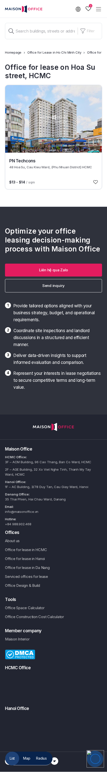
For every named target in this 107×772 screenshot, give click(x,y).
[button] (53, 270)
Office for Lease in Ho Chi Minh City (54, 52)
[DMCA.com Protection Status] (20, 654)
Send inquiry (53, 285)
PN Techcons (22, 160)
